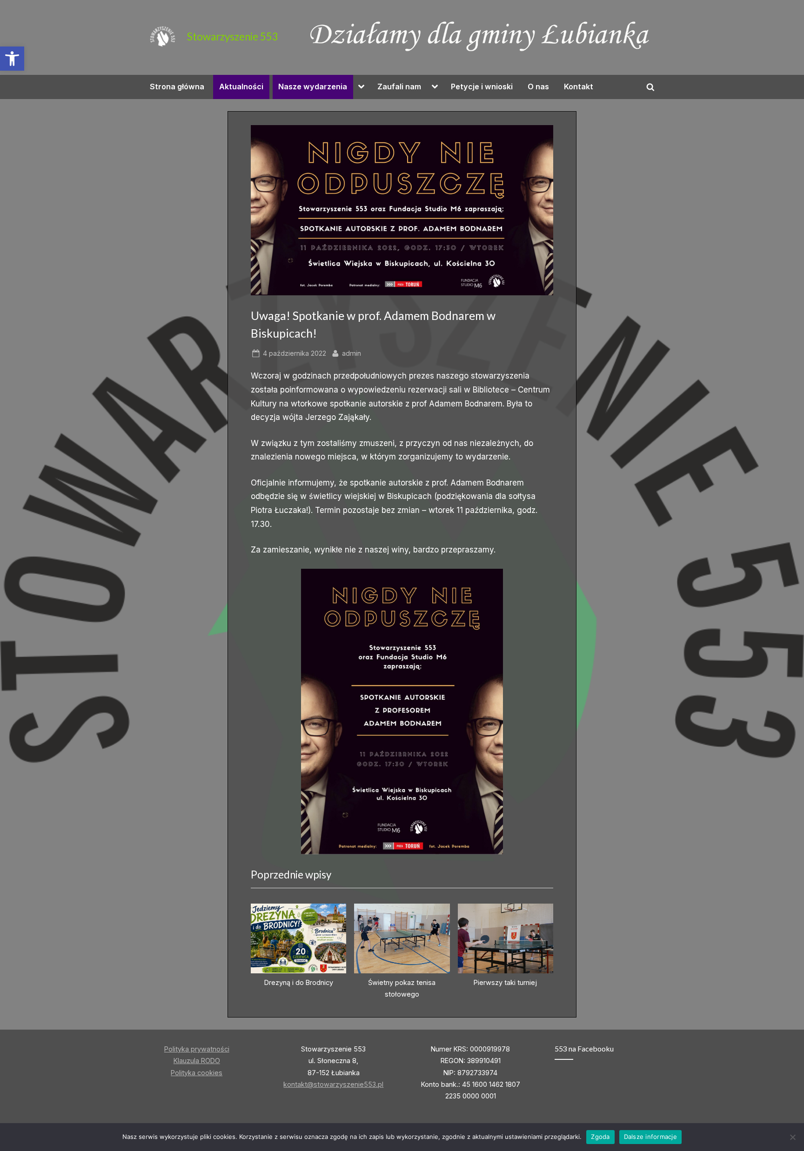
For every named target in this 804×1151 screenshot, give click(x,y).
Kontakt (578, 86)
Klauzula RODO (197, 1061)
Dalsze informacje (650, 1136)
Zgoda (600, 1136)
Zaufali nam (399, 86)
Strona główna (177, 86)
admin (351, 353)
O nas (538, 86)
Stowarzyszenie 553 (232, 36)
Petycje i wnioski (482, 86)
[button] (12, 59)
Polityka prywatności (196, 1049)
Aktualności (241, 86)
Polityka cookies (196, 1073)
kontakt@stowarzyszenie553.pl (333, 1084)
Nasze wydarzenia (312, 86)
